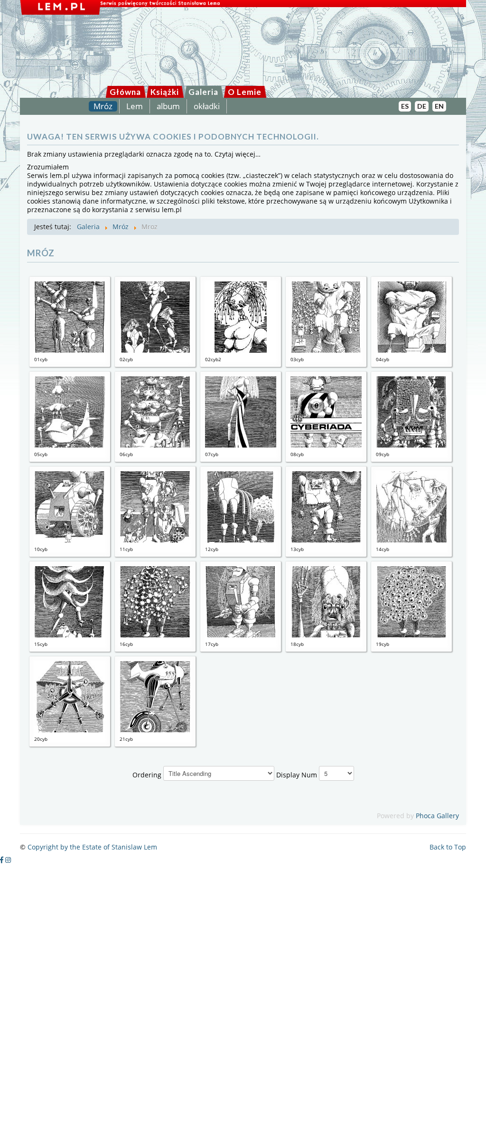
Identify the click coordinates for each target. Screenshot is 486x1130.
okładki (207, 106)
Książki (164, 92)
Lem (134, 106)
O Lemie (245, 92)
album (168, 106)
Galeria (203, 92)
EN (439, 106)
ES (405, 106)
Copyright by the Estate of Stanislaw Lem (92, 846)
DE (421, 106)
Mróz (102, 106)
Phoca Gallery (437, 815)
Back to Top (448, 846)
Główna (125, 92)
